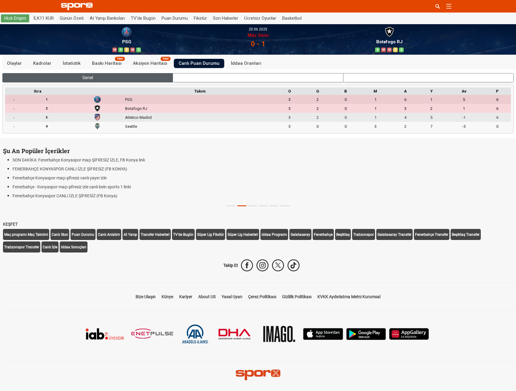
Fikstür (200, 18)
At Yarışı (130, 235)
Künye (167, 296)
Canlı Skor (60, 235)
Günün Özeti (72, 18)
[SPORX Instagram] (262, 265)
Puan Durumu (175, 18)
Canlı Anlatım (109, 235)
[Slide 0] (231, 205)
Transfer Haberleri (155, 235)
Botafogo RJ (136, 108)
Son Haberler (225, 18)
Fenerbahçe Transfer (431, 235)
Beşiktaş (343, 235)
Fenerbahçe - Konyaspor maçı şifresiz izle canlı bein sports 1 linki (72, 186)
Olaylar (14, 63)
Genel (87, 77)
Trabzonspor (363, 235)
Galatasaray (300, 235)
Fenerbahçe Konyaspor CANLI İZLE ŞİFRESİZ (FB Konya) (65, 195)
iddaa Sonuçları (73, 247)
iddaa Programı (274, 235)
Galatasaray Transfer (394, 235)
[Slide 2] (252, 205)
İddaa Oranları (246, 63)
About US (207, 296)
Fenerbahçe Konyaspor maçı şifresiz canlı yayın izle (60, 178)
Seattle (131, 126)
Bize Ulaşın (146, 296)
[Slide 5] (284, 205)
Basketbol (292, 18)
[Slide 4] (274, 205)
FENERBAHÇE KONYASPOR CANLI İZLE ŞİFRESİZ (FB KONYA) (70, 169)
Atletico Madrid (138, 117)
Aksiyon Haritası (151, 62)
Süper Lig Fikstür (210, 235)
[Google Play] (366, 333)
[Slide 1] (241, 205)
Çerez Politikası (262, 296)
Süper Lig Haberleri (243, 235)
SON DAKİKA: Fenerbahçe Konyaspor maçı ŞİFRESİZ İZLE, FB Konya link (79, 160)
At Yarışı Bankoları (107, 18)
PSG (128, 99)
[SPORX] (258, 375)
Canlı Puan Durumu (199, 63)
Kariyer (185, 296)
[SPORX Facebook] (247, 265)
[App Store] (323, 333)
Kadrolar (42, 63)
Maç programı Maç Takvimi (26, 235)
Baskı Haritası (107, 62)
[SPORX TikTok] (293, 265)
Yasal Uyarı (232, 296)
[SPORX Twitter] (278, 265)
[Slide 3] (263, 205)
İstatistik (72, 63)
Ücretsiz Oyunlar (260, 18)
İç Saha (258, 77)
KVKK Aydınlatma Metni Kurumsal (348, 296)
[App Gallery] (409, 333)
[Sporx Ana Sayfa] (78, 6)
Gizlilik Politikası (296, 296)
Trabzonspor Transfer (21, 247)
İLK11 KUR (43, 18)
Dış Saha (428, 77)
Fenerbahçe (323, 235)
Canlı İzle (50, 247)
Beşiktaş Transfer (466, 235)
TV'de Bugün (143, 18)
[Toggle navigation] (449, 6)
